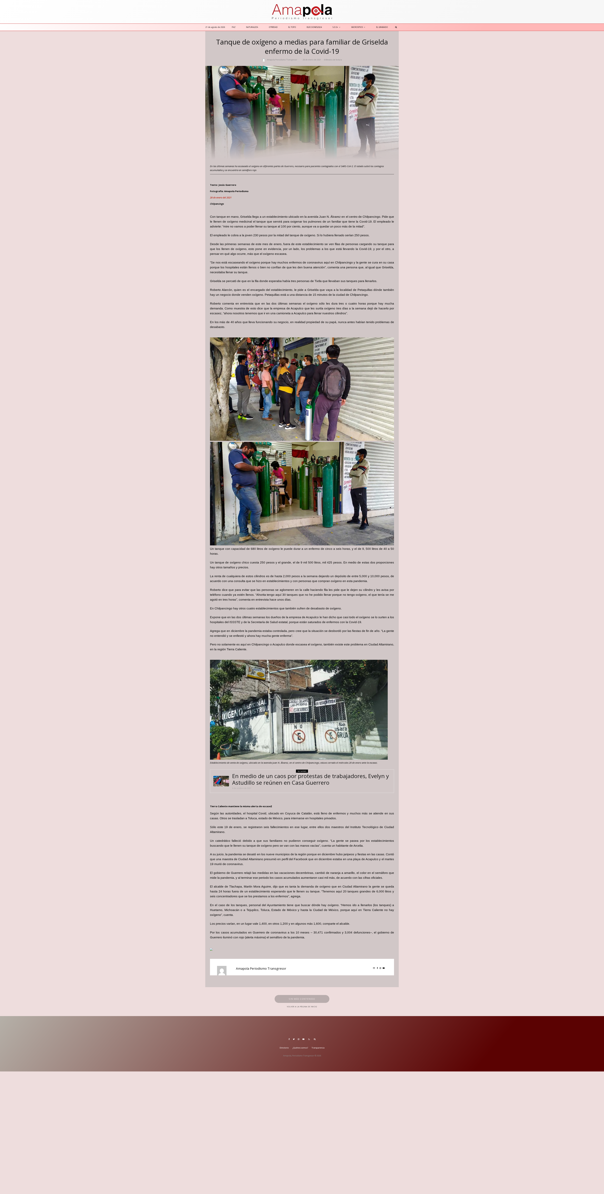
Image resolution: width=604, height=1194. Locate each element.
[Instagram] (298, 1039)
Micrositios (357, 27)
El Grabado (382, 27)
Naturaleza (252, 27)
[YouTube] (303, 1039)
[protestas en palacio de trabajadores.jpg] (221, 781)
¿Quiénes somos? (300, 1047)
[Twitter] (293, 1039)
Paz (233, 27)
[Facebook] (289, 1039)
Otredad (273, 27)
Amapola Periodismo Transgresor (282, 59)
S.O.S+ (335, 27)
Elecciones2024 (314, 27)
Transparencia (318, 1047)
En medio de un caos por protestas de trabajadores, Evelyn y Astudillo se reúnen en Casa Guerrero (310, 779)
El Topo (292, 27)
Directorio (284, 1047)
